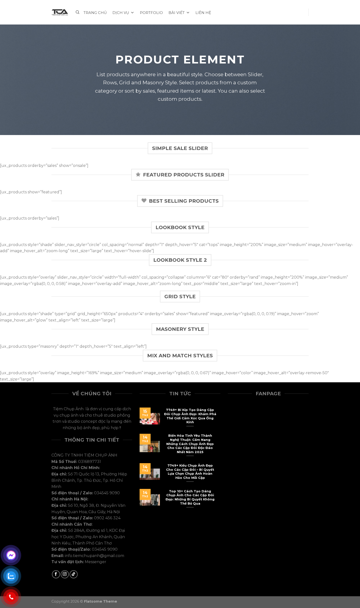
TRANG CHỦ (95, 12)
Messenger (95, 561)
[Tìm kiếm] (77, 12)
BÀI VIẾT (176, 12)
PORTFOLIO (151, 12)
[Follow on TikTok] (74, 574)
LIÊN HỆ (203, 12)
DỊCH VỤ (120, 12)
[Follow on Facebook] (56, 574)
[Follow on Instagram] (65, 574)
